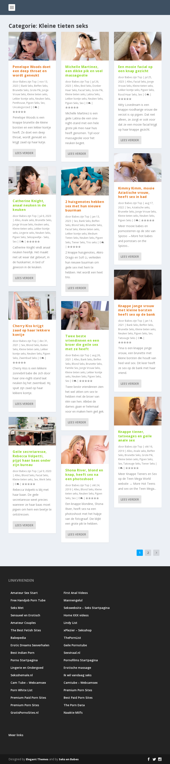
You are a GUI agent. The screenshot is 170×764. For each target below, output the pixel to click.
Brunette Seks (21, 90)
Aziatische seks (140, 207)
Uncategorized (21, 107)
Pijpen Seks (32, 103)
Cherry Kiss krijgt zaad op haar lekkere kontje (31, 330)
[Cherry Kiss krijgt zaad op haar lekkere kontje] (32, 305)
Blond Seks (32, 345)
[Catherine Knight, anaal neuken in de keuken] (32, 180)
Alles (17, 220)
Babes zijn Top (28, 81)
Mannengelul (73, 600)
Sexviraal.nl (72, 653)
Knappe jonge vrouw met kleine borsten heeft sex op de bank (136, 310)
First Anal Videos (76, 593)
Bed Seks (86, 86)
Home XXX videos (76, 615)
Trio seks (91, 242)
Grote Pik (35, 90)
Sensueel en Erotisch (25, 615)
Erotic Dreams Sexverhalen (30, 645)
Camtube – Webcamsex (81, 683)
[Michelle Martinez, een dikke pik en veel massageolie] (85, 46)
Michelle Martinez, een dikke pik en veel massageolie (84, 71)
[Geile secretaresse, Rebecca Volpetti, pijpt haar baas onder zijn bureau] (32, 431)
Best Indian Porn (22, 653)
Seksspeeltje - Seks (38, 237)
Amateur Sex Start (24, 593)
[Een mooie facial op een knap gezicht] (138, 46)
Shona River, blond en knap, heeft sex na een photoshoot (84, 474)
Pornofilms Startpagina (81, 660)
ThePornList (72, 638)
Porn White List (22, 690)
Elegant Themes (37, 759)
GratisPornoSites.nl (25, 713)
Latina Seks (93, 94)
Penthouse (19, 103)
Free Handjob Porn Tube (28, 600)
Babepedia (18, 638)
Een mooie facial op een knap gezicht (135, 68)
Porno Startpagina (24, 660)
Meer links (15, 735)
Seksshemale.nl (22, 675)
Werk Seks (45, 479)
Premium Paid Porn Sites (28, 698)
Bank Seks (27, 86)
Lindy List (70, 623)
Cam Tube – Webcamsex (28, 683)
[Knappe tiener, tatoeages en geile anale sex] (138, 411)
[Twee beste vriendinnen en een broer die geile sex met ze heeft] (85, 315)
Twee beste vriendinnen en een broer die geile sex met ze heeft (82, 342)
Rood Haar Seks (127, 94)
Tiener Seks (78, 242)
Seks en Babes (69, 759)
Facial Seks (42, 475)
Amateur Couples (23, 623)
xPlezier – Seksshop (78, 630)
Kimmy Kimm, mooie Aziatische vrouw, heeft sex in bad (136, 192)
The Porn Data (74, 705)
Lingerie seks (26, 233)
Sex (43, 103)
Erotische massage (77, 668)
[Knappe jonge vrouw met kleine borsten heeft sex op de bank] (138, 284)
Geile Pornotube (75, 645)
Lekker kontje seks (23, 98)
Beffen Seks (40, 86)
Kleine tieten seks (37, 94)
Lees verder (24, 153)
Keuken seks (41, 224)
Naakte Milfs (73, 713)
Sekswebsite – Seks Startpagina (87, 608)
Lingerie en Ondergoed (27, 668)
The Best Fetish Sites (26, 630)
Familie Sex (71, 368)
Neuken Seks (42, 98)
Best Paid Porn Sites (78, 698)
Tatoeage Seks (126, 338)
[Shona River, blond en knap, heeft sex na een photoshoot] (85, 449)
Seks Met (17, 608)
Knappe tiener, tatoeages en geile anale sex (135, 436)
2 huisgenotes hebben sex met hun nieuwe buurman (84, 206)
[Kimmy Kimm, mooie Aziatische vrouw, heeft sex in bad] (138, 167)
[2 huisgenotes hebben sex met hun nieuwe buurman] (85, 181)
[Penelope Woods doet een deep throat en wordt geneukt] (32, 46)
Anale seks (28, 220)
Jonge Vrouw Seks (23, 224)
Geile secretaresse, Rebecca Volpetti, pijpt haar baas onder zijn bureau (32, 458)
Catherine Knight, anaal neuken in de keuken (29, 205)
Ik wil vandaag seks (77, 675)
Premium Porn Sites (78, 690)
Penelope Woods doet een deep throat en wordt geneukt (32, 71)
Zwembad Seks (28, 358)
